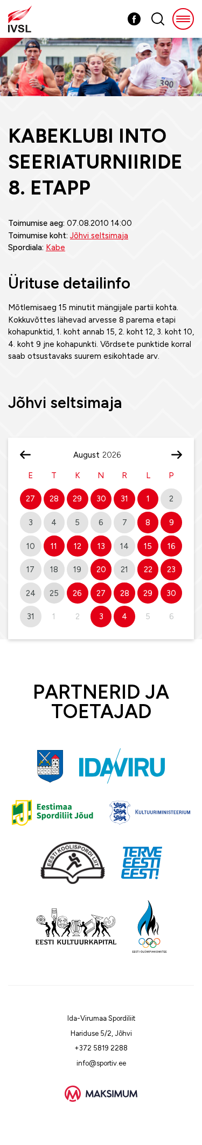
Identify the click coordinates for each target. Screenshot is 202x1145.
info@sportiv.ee (101, 1063)
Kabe (55, 247)
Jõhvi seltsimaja (99, 235)
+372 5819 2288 (101, 1048)
